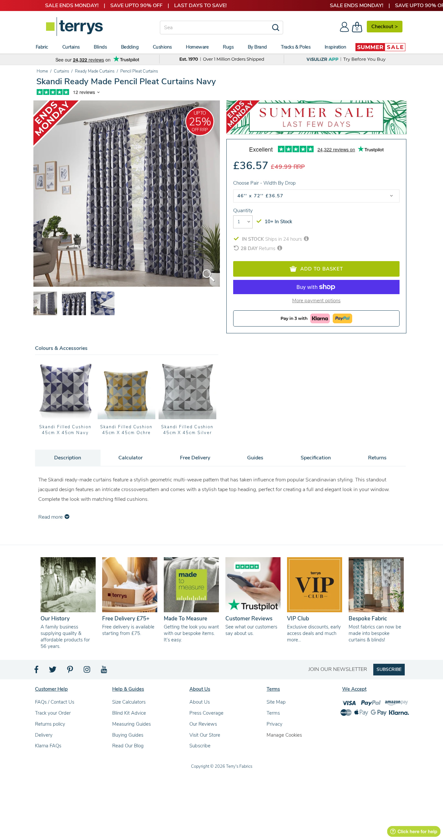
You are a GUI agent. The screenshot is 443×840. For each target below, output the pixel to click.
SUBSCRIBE (389, 669)
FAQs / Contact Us (54, 702)
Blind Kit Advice (129, 713)
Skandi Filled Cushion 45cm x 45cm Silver (126, 430)
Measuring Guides (131, 724)
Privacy (274, 724)
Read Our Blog (128, 745)
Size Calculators (129, 702)
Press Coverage (206, 713)
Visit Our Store (204, 735)
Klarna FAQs (48, 745)
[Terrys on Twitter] (53, 671)
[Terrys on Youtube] (105, 671)
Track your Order (53, 713)
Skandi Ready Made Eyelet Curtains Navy (187, 430)
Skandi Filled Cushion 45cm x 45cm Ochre (65, 430)
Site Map (276, 702)
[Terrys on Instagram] (87, 671)
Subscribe (199, 745)
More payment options (316, 300)
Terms (273, 713)
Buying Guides (127, 735)
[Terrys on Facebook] (36, 671)
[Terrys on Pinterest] (70, 671)
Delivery (44, 735)
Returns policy (50, 724)
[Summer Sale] (380, 46)
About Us (199, 702)
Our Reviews (203, 724)
